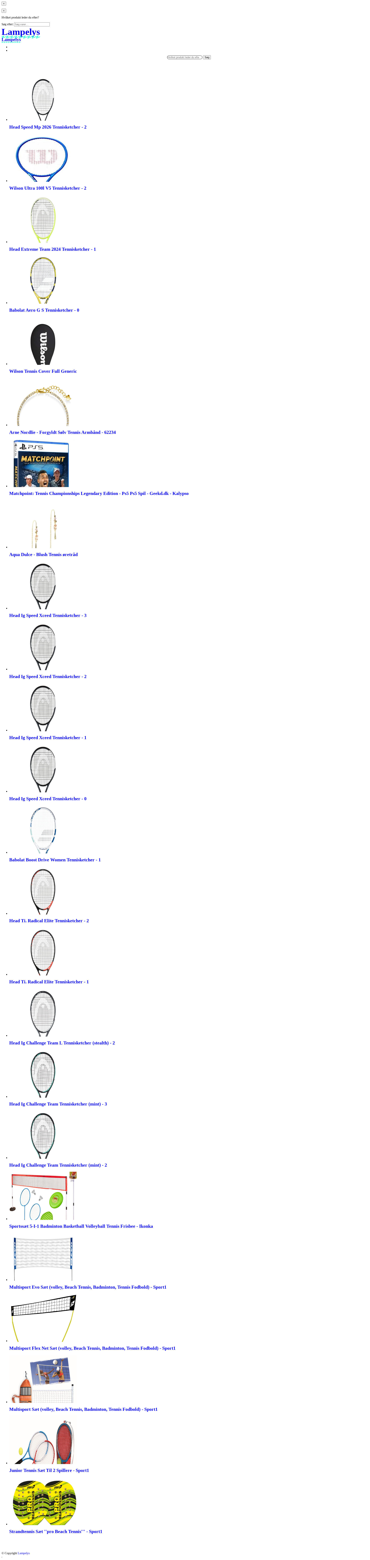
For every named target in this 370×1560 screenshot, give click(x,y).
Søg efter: (7, 24)
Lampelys (24, 1553)
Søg (207, 57)
